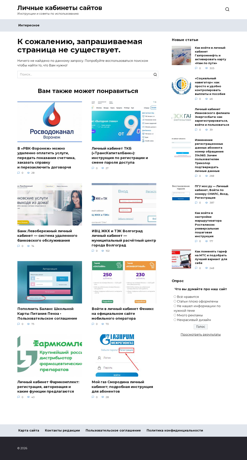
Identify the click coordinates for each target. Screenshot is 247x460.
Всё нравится (188, 297)
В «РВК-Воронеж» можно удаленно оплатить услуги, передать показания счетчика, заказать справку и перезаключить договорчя (46, 157)
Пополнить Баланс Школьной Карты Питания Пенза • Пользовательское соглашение (47, 313)
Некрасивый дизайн (194, 320)
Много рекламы (190, 315)
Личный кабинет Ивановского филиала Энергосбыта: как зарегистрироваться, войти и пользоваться (212, 117)
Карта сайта (28, 430)
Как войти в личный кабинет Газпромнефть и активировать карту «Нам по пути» (210, 55)
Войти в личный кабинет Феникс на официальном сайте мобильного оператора (123, 313)
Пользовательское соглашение (113, 430)
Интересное (29, 25)
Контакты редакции (62, 430)
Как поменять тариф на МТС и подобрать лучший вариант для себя (211, 257)
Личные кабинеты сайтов (59, 8)
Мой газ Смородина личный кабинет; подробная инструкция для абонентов (122, 386)
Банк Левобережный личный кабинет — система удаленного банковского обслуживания (47, 235)
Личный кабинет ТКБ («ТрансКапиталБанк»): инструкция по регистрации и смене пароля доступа (120, 155)
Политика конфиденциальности (175, 430)
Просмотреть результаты (201, 334)
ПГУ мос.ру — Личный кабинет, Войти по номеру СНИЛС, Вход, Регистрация (212, 191)
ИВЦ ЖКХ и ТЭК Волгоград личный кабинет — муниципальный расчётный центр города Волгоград (124, 238)
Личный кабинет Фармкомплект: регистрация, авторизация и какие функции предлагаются (48, 386)
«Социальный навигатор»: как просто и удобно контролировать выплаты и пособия (210, 86)
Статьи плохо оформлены (197, 301)
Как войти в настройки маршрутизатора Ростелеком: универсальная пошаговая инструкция (208, 224)
